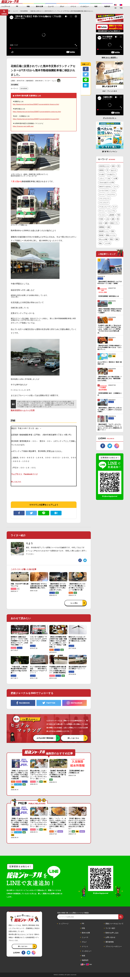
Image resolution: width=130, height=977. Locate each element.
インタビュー (18, 784)
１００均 (107, 243)
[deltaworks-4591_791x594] (35, 277)
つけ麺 (115, 178)
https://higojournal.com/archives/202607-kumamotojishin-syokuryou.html (37, 111)
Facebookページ (31, 474)
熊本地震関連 (14, 84)
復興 (106, 223)
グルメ (71, 593)
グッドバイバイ (109, 118)
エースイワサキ (103, 190)
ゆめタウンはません (105, 186)
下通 (118, 215)
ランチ (115, 207)
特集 (12, 787)
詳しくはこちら (16, 481)
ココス (113, 190)
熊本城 (101, 235)
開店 (117, 239)
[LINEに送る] (43, 513)
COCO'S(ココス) (104, 166)
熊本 (112, 231)
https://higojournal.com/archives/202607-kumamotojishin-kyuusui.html (36, 119)
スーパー (102, 194)
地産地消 (60, 831)
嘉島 (113, 219)
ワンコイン (102, 215)
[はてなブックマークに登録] (56, 513)
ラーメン (102, 211)
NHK (113, 166)
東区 (108, 227)
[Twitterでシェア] (31, 513)
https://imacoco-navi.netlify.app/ (23, 126)
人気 (107, 219)
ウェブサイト (17, 474)
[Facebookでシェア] (19, 513)
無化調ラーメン (103, 231)
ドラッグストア (103, 203)
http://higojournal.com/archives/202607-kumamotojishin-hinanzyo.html (36, 104)
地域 (57, 593)
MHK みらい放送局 (109, 57)
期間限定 (102, 227)
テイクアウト (111, 194)
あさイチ (113, 170)
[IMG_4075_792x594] (35, 223)
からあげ (102, 174)
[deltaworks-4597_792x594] (35, 374)
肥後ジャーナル (110, 235)
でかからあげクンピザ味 (106, 182)
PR (18, 589)
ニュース (52, 593)
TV (107, 170)
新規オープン (114, 223)
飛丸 (100, 243)
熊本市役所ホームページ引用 (23, 410)
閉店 (111, 239)
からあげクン (111, 174)
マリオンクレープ (104, 207)
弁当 (100, 223)
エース (116, 186)
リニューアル (111, 211)
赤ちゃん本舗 (103, 239)
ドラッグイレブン (104, 199)
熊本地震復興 (24, 88)
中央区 (101, 219)
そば (108, 178)
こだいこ (102, 178)
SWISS (101, 170)
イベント (13, 589)
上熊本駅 (111, 215)
